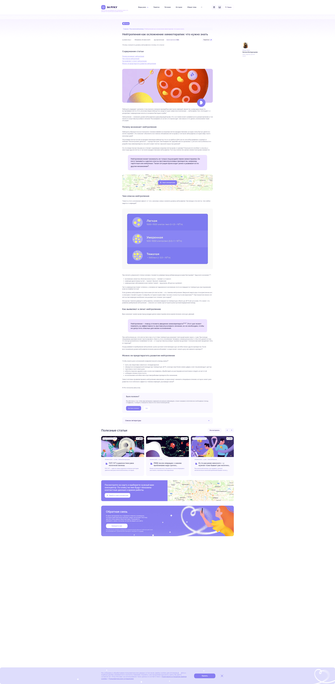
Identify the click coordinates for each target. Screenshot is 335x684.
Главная (125, 29)
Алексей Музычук (212, 459)
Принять (205, 676)
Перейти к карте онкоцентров (118, 495)
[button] (227, 430)
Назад (127, 23)
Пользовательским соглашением (121, 679)
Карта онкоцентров (168, 182)
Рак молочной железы (137, 29)
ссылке (141, 531)
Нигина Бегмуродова (124, 459)
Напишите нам (117, 526)
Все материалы (214, 430)
